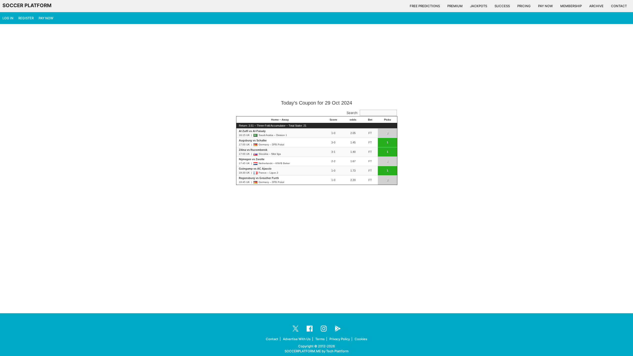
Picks (387, 119)
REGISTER (26, 18)
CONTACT (619, 6)
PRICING (524, 6)
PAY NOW (545, 6)
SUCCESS (502, 6)
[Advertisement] (316, 62)
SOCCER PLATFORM (26, 5)
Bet (370, 119)
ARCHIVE (596, 6)
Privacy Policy (339, 339)
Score (333, 119)
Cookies (361, 339)
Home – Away (280, 119)
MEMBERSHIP (571, 6)
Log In (7, 18)
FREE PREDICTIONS (425, 6)
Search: (352, 113)
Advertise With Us (297, 339)
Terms (320, 339)
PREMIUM (455, 6)
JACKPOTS (478, 6)
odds (353, 119)
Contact (272, 339)
